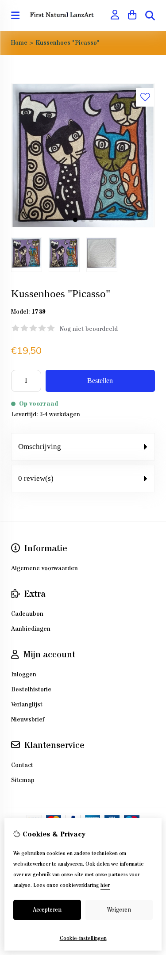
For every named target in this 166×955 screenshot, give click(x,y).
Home (19, 42)
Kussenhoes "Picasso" (67, 42)
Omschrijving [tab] (39, 446)
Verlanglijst (26, 704)
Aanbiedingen (30, 629)
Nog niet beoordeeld (89, 329)
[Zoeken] (150, 15)
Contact (22, 765)
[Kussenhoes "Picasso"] (83, 225)
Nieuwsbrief (27, 719)
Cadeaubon (27, 614)
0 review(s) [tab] (36, 478)
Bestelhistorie (31, 689)
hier (105, 885)
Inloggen (23, 674)
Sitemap (23, 780)
